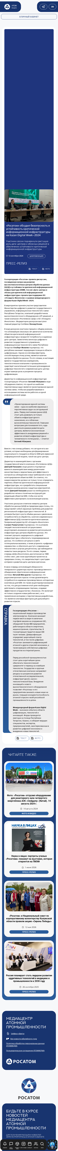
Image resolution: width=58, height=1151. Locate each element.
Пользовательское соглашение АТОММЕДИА (25, 1050)
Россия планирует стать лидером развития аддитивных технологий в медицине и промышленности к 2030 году (29, 978)
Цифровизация (36, 256)
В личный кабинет (29, 16)
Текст (23, 738)
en (52, 6)
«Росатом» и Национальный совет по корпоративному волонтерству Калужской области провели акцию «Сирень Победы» (29, 918)
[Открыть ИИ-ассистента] (52, 1144)
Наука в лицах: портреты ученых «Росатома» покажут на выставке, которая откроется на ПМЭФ (29, 859)
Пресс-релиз (29, 872)
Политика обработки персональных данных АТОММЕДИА (25, 1044)
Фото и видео (29, 813)
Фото (37, 738)
